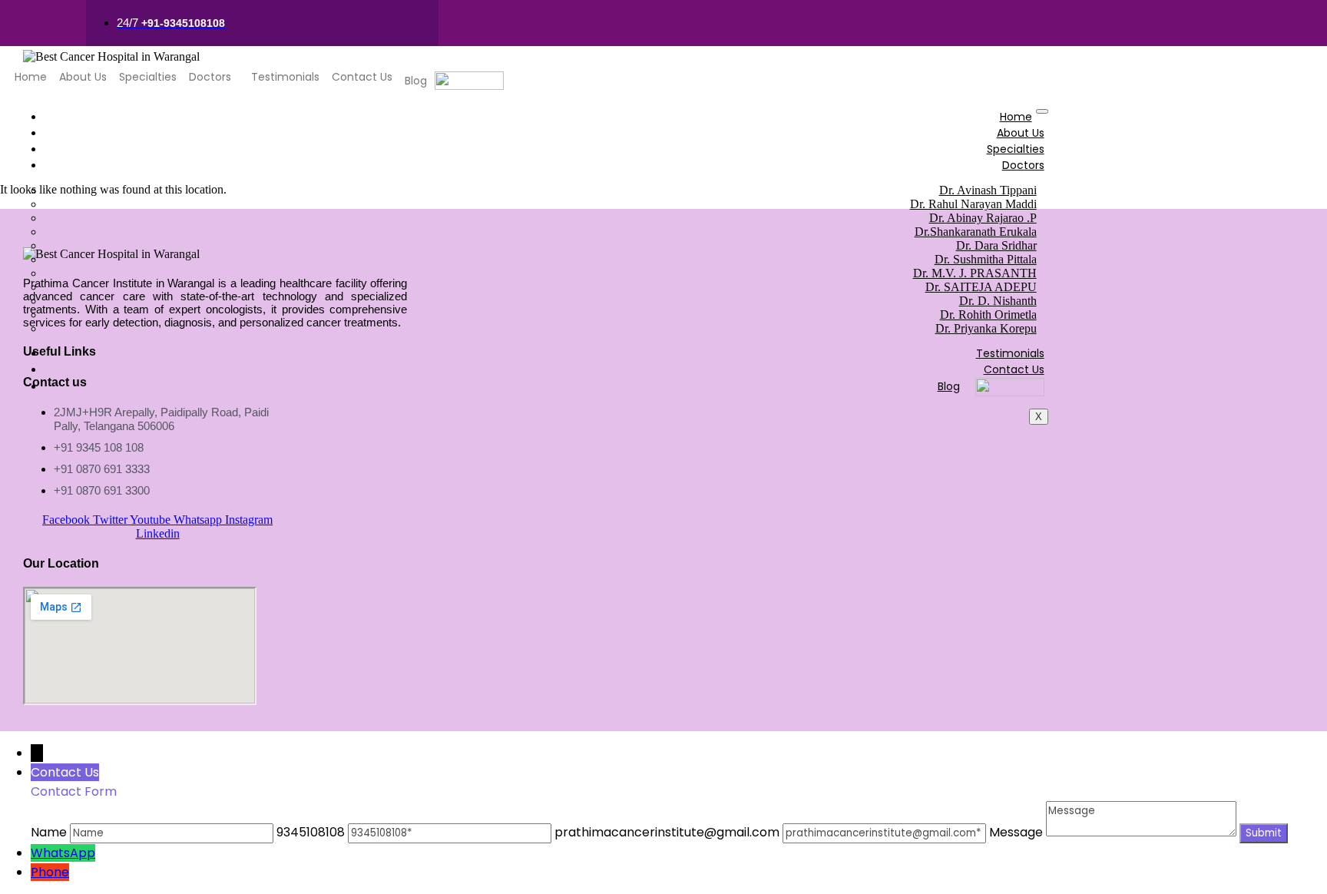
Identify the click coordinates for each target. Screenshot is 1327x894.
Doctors (210, 76)
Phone (50, 872)
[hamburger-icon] (1042, 111)
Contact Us (362, 76)
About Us (83, 76)
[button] (214, 77)
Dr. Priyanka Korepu (986, 328)
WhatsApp (63, 853)
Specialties (148, 76)
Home (31, 76)
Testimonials (285, 76)
